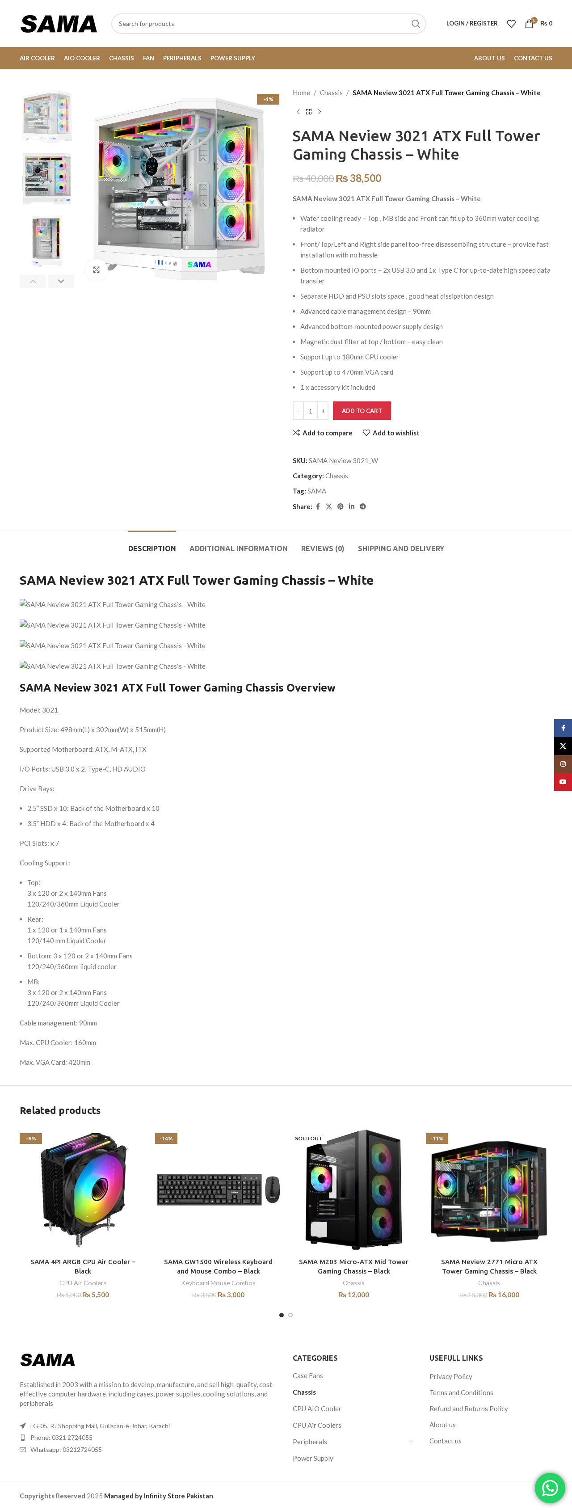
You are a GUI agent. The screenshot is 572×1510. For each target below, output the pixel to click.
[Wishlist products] (511, 24)
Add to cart (362, 410)
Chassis (331, 93)
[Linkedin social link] (351, 507)
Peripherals (310, 1442)
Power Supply (313, 1458)
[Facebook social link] (317, 507)
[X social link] (329, 507)
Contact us (445, 1441)
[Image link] (48, 1359)
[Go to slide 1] (281, 1315)
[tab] (152, 544)
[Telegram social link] (363, 507)
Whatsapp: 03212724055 (66, 1449)
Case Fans (308, 1375)
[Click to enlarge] (96, 270)
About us (442, 1425)
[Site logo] (59, 22)
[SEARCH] (416, 23)
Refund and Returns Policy (468, 1409)
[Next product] (319, 112)
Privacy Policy (450, 1376)
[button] (33, 281)
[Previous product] (298, 112)
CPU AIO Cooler (317, 1409)
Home (301, 93)
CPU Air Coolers (83, 1282)
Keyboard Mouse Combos (218, 1282)
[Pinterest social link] (340, 507)
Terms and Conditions (461, 1392)
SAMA (316, 491)
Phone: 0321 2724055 (61, 1437)
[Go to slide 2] (290, 1315)
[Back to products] (308, 112)
